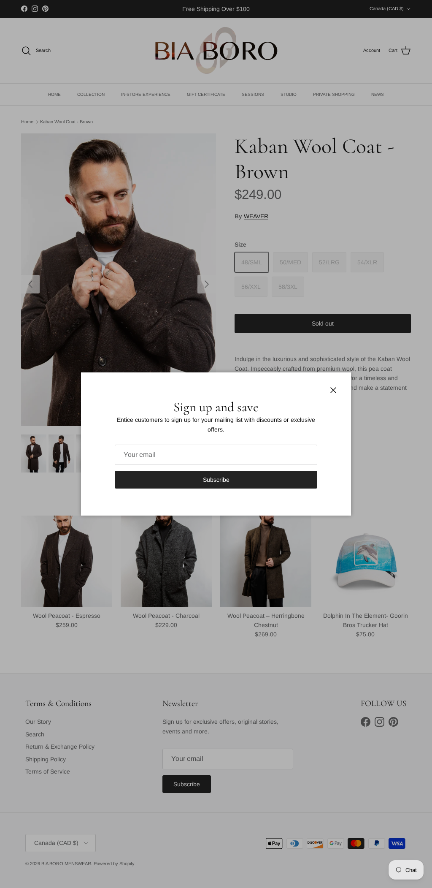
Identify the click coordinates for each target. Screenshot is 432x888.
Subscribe (216, 479)
